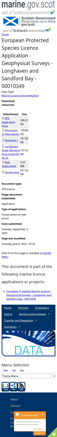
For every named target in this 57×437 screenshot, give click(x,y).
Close (43, 414)
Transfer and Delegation (17, 320)
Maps (5, 370)
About (14, 399)
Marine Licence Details (31, 314)
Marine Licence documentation (20, 95)
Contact (15, 406)
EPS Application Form (8, 122)
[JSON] (47, 253)
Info (14, 370)
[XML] (5, 257)
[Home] (28, 8)
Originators (42, 308)
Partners (23, 308)
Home (5, 34)
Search (8, 314)
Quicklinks (9, 327)
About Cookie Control (17, 414)
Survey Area (12, 172)
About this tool (39, 429)
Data (22, 370)
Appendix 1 (11, 140)
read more (40, 433)
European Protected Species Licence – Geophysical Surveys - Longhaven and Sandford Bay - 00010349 (29, 295)
